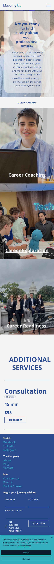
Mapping (12, 5)
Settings (26, 558)
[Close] (50, 539)
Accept (26, 552)
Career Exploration (27, 250)
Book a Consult (13, 486)
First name (10, 499)
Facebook (9, 442)
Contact (8, 468)
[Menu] (49, 5)
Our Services (11, 478)
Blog (6, 464)
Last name (33, 499)
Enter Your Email (13, 510)
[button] (15, 420)
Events (7, 482)
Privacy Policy (24, 545)
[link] (27, 391)
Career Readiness (27, 326)
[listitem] (27, 145)
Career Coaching (27, 175)
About (7, 460)
